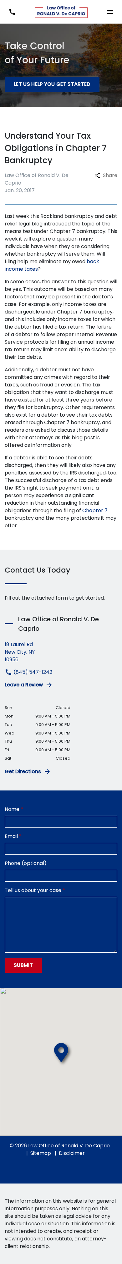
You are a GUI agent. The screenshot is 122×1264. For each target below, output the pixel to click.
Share (110, 175)
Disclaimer (72, 1153)
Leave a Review (24, 684)
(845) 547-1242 (32, 672)
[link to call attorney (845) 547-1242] (12, 12)
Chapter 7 (95, 510)
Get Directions (23, 771)
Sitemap (40, 1153)
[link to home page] (61, 12)
